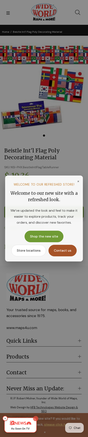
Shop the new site (44, 236)
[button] (20, 425)
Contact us (62, 250)
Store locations (29, 250)
